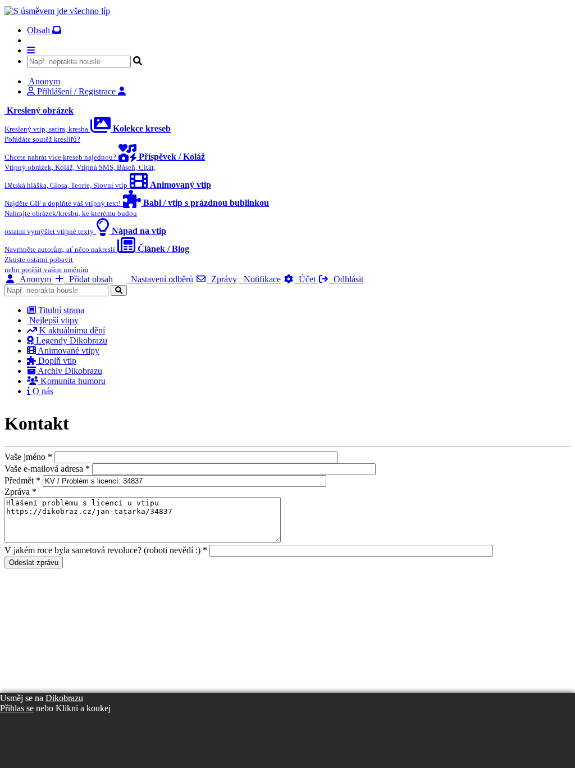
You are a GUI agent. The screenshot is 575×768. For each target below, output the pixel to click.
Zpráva (20, 491)
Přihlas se (17, 708)
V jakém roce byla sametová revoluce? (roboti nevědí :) (105, 550)
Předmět (22, 480)
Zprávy (222, 279)
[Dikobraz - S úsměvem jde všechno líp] (57, 11)
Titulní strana (60, 310)
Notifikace (260, 279)
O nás (41, 391)
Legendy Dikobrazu (70, 340)
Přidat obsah (89, 279)
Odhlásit (346, 279)
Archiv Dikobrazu (69, 371)
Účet (306, 279)
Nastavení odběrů (159, 279)
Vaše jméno (28, 457)
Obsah (39, 30)
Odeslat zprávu (33, 562)
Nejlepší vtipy (53, 320)
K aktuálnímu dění (71, 330)
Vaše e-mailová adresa (47, 468)
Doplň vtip (56, 360)
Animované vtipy (67, 350)
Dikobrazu (64, 698)
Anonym (34, 279)
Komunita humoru (72, 381)
